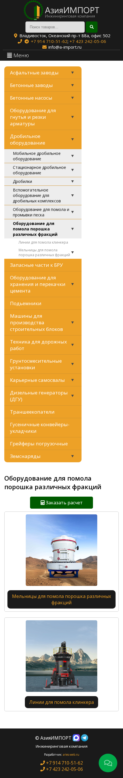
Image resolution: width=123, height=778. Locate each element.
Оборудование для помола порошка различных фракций (35, 229)
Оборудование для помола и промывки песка (41, 212)
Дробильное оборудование (27, 139)
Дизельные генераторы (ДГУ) (39, 395)
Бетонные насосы (31, 97)
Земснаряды (25, 456)
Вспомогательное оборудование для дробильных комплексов (37, 195)
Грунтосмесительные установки (36, 364)
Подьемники (25, 303)
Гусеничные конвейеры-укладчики (40, 427)
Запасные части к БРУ (36, 265)
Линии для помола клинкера (43, 242)
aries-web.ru (71, 755)
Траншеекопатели (32, 411)
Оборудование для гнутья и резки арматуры (33, 117)
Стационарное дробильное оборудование (39, 170)
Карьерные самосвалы (37, 380)
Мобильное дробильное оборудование (37, 156)
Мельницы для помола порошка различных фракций (44, 252)
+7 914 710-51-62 (49, 41)
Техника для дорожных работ (38, 345)
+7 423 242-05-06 (88, 41)
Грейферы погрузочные (39, 443)
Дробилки (22, 181)
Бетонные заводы (31, 85)
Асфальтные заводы (34, 72)
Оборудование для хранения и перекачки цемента (38, 284)
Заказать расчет (64, 502)
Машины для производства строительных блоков (36, 322)
